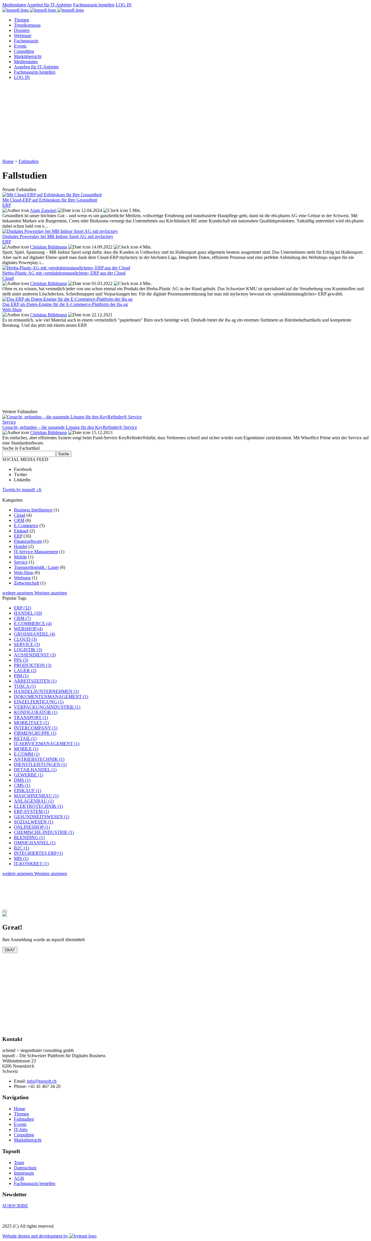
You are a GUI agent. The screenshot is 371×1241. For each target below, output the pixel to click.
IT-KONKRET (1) (31, 863)
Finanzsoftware (28, 541)
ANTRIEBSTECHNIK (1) (39, 759)
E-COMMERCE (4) (33, 623)
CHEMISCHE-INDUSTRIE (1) (44, 832)
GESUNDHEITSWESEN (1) (41, 816)
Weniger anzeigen (50, 592)
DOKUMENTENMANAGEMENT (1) (51, 696)
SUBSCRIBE (15, 1205)
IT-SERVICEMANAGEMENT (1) (46, 743)
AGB (19, 1178)
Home (8, 161)
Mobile (20, 556)
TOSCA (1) (25, 686)
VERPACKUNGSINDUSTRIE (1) (47, 707)
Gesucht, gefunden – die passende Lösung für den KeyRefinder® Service (69, 427)
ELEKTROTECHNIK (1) (38, 806)
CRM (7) (22, 618)
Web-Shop (23, 572)
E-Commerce (26, 525)
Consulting (24, 51)
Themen (21, 19)
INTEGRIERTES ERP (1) (38, 853)
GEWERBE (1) (28, 774)
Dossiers (22, 30)
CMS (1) (22, 785)
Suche (63, 454)
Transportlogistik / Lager (36, 567)
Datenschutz (25, 1167)
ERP (18, 536)
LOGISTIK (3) (28, 649)
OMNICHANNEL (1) (34, 842)
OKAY (10, 950)
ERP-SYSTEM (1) (31, 811)
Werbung (22, 577)
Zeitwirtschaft (26, 582)
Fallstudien (29, 161)
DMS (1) (22, 780)
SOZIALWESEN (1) (33, 821)
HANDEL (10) (28, 613)
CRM (19, 520)
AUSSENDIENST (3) (35, 654)
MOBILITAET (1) (31, 722)
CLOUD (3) (25, 639)
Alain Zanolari (43, 210)
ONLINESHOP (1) (32, 827)
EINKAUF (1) (27, 790)
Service (21, 562)
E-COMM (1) (26, 754)
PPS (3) (21, 660)
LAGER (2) (25, 670)
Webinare (22, 35)
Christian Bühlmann (48, 246)
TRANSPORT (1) (31, 717)
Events (20, 45)
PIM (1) (21, 675)
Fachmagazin (26, 40)
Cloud (19, 515)
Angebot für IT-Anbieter (49, 4)
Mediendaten (14, 4)
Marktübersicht (27, 56)
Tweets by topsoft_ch (21, 489)
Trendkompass (27, 25)
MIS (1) (21, 858)
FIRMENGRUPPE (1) (35, 733)
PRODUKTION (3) (32, 665)
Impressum (24, 1173)
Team (19, 1162)
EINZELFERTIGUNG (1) (38, 701)
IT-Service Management (36, 551)
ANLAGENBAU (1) (34, 801)
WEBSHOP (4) (28, 628)
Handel (20, 546)
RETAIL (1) (25, 738)
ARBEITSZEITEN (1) (35, 680)
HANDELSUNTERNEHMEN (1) (46, 691)
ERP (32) (22, 607)
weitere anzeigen (18, 592)
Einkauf (21, 530)
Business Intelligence (33, 509)
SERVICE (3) (27, 644)
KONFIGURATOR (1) (35, 712)
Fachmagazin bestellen (93, 4)
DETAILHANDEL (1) (35, 769)
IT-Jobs (21, 1129)
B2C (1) (21, 848)
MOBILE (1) (26, 748)
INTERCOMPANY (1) (35, 727)
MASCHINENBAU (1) (36, 795)
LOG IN (124, 4)
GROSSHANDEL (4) (34, 634)
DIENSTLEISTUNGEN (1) (40, 764)
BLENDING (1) (29, 837)
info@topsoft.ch (42, 1081)
